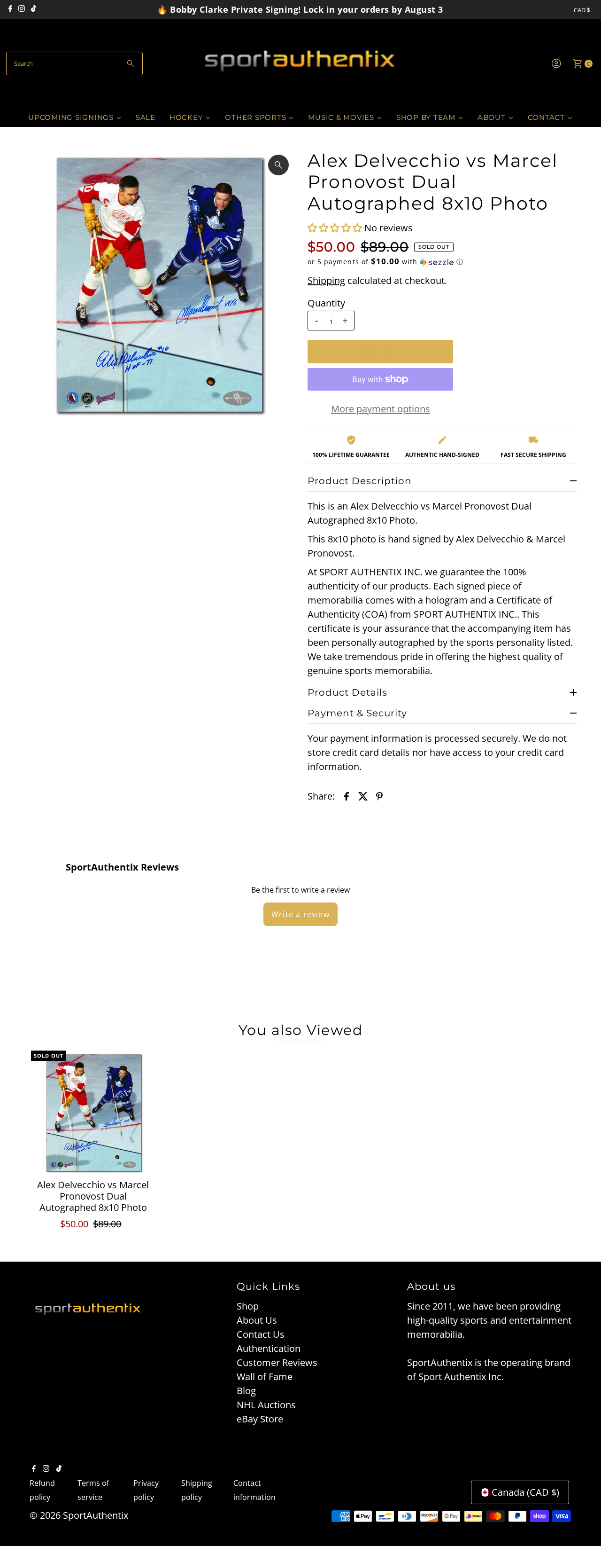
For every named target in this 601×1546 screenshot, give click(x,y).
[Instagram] (21, 9)
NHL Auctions (266, 1404)
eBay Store (260, 1419)
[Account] (556, 63)
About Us (257, 1320)
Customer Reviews (277, 1362)
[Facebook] (10, 9)
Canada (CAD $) (525, 1492)
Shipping (326, 280)
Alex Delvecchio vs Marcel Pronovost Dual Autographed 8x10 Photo (93, 1196)
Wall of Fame (265, 1376)
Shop (248, 1306)
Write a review (300, 914)
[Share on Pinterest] (379, 796)
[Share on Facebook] (346, 796)
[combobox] (74, 63)
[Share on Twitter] (363, 796)
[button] (336, 227)
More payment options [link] (380, 408)
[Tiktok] (33, 9)
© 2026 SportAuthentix (79, 1515)
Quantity (326, 303)
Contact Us (261, 1334)
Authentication (268, 1348)
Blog (246, 1390)
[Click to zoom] (278, 165)
